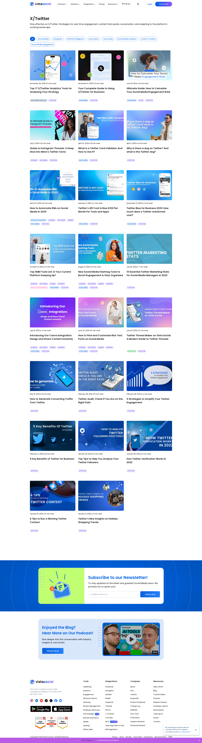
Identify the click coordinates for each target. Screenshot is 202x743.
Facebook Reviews (137, 725)
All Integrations (111, 729)
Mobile (85, 721)
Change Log (135, 706)
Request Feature (160, 702)
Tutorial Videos (159, 694)
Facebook (109, 687)
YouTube (109, 718)
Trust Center (137, 737)
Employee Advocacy (91, 710)
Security (128, 737)
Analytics (87, 690)
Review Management (92, 706)
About (132, 687)
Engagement (88, 694)
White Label (88, 729)
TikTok (107, 710)
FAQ (132, 690)
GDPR (170, 737)
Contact (156, 721)
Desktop (86, 725)
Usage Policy (148, 737)
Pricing (101, 4)
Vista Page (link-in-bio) (114, 725)
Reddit (107, 698)
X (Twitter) (109, 714)
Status (156, 718)
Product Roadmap (137, 702)
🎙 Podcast (126, 4)
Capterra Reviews (137, 721)
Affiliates (133, 710)
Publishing (87, 687)
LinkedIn (108, 694)
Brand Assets (158, 710)
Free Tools (134, 714)
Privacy (114, 737)
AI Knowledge (90, 714)
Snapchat (109, 702)
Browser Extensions (91, 718)
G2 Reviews (134, 718)
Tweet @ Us (158, 714)
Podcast (156, 698)
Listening (86, 702)
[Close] (195, 729)
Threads (108, 706)
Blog (155, 690)
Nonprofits (134, 698)
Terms (121, 737)
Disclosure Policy (160, 737)
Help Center (158, 687)
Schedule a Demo (160, 706)
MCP (111, 721)
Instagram (109, 690)
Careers (133, 694)
